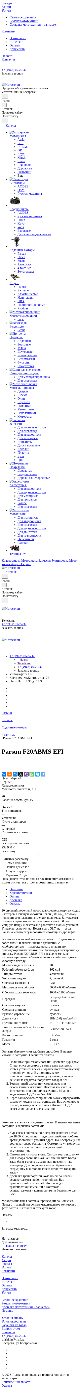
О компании (18, 38)
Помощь (7, 1310)
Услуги (6, 1267)
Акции (6, 1260)
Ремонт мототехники (24, 21)
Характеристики (21, 892)
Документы (17, 49)
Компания (8, 1271)
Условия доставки (14, 1321)
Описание (16, 889)
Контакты (8, 1332)
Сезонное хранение (23, 17)
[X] (20, 774)
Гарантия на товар (14, 1325)
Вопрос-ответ (11, 1328)
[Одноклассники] (9, 774)
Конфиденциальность (16, 1382)
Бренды (7, 1263)
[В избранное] (3, 761)
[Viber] (26, 774)
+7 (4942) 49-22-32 (14, 70)
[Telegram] (43, 774)
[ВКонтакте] (4, 774)
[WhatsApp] (31, 774)
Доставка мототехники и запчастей (34, 24)
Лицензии (16, 41)
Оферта (7, 1385)
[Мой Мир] (15, 774)
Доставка (16, 900)
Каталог (7, 1256)
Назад (23, 659)
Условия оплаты (12, 1317)
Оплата (15, 896)
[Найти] (5, 120)
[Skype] (37, 774)
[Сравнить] (4, 766)
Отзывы (15, 45)
